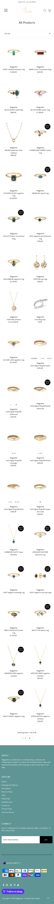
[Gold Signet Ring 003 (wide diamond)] (40, 389)
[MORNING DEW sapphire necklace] (13, 656)
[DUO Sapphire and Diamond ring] (40, 219)
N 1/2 (14, 453)
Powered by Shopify (32, 898)
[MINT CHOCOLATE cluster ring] (13, 613)
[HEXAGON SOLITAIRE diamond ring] (40, 535)
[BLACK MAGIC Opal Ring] (13, 93)
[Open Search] (44, 10)
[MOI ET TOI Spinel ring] (40, 613)
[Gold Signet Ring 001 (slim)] (40, 343)
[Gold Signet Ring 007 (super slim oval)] (40, 486)
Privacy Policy (7, 809)
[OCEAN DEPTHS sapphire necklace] (40, 699)
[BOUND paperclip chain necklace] (13, 133)
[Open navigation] (8, 10)
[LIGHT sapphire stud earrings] (40, 576)
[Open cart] (49, 10)
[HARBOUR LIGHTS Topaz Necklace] (13, 535)
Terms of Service (8, 812)
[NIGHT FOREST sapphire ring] (13, 699)
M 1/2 (49, 358)
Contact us (6, 805)
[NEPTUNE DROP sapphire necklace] (40, 656)
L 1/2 (42, 358)
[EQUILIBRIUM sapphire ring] (13, 262)
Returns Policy (7, 792)
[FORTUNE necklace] (13, 303)
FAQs (3, 795)
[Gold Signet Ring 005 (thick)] (40, 438)
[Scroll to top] (48, 898)
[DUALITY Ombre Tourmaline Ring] (13, 219)
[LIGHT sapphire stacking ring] (13, 576)
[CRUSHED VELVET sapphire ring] (13, 176)
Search (4, 781)
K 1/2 (40, 453)
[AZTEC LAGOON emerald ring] (13, 53)
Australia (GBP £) (12, 863)
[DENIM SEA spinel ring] (40, 176)
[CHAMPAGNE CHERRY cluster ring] (40, 133)
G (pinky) (34, 358)
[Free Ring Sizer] (40, 303)
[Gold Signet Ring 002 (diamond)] (13, 389)
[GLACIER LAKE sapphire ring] (13, 343)
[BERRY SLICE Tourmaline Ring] (40, 53)
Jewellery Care (7, 802)
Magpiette (19, 898)
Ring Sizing (6, 798)
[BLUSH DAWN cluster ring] (40, 93)
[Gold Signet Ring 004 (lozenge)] (13, 438)
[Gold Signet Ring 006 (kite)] (13, 486)
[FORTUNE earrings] (40, 262)
